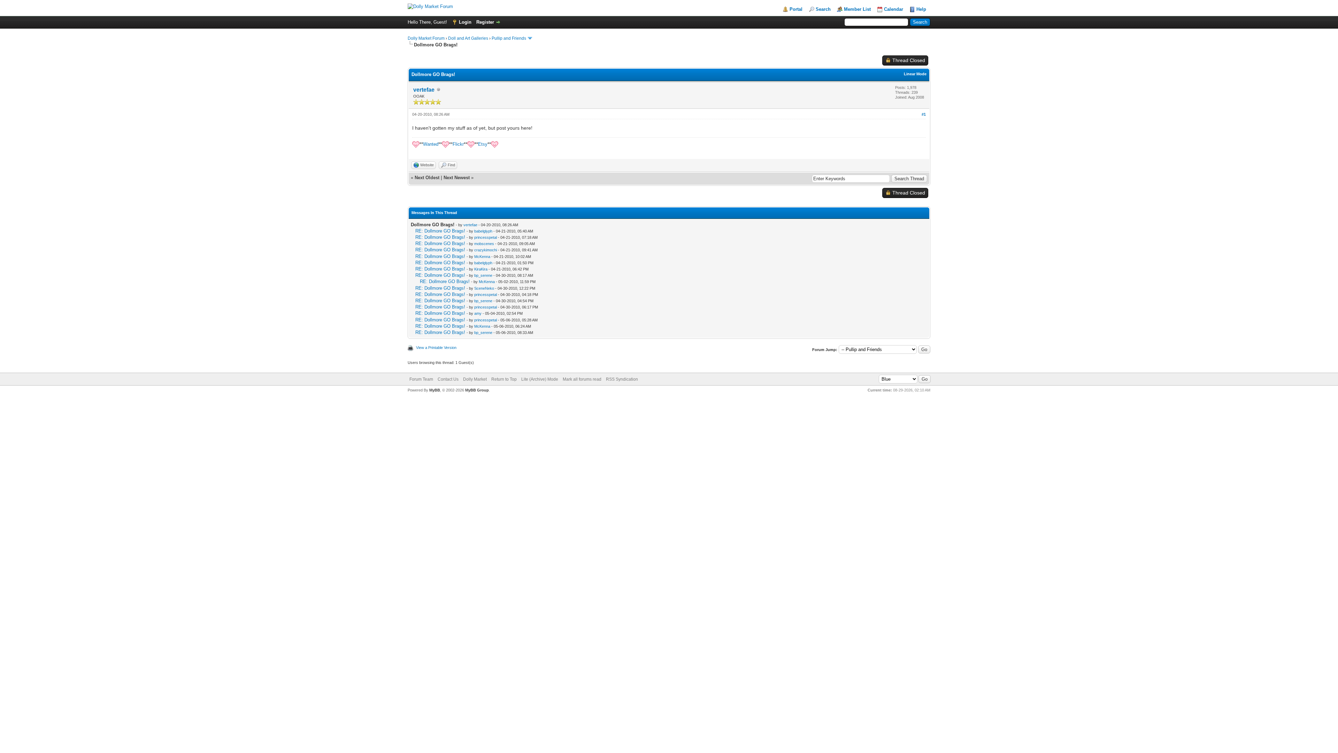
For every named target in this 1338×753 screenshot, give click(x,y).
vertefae (424, 90)
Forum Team (421, 379)
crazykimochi (485, 250)
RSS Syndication (622, 379)
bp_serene (483, 275)
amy (478, 313)
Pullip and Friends (509, 38)
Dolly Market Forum (426, 38)
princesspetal (485, 237)
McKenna (482, 256)
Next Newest (457, 177)
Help (921, 9)
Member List (857, 9)
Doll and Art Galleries (468, 38)
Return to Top (504, 379)
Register (485, 22)
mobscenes (484, 244)
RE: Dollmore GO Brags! (440, 231)
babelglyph (483, 231)
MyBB (434, 390)
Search (823, 9)
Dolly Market (475, 379)
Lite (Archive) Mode (539, 379)
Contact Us (448, 379)
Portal (796, 9)
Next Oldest (427, 177)
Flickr (458, 144)
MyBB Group (477, 390)
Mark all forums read (582, 379)
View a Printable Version (436, 347)
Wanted (430, 144)
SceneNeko (484, 288)
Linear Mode (915, 74)
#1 (924, 114)
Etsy (482, 144)
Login (465, 22)
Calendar (893, 9)
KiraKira (480, 269)
